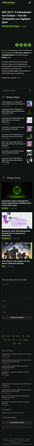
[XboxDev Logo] (8, 3)
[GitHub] (13, 336)
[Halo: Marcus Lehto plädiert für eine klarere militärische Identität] (29, 153)
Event (11, 26)
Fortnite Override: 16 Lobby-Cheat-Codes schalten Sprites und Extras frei (13, 103)
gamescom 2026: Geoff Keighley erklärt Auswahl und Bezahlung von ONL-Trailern (12, 160)
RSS (9, 340)
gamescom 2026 (6, 238)
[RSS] (5, 340)
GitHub (18, 336)
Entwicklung (5, 26)
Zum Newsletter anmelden (17, 422)
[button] (10, 441)
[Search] (30, 91)
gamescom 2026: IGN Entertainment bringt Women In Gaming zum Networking (13, 120)
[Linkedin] (23, 336)
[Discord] (3, 336)
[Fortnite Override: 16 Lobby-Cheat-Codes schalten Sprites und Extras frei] (29, 104)
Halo (3, 266)
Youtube (19, 343)
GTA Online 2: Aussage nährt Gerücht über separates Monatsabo (13, 128)
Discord (8, 336)
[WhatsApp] (29, 45)
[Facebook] (17, 45)
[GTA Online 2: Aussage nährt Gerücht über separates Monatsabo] (29, 129)
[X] (21, 45)
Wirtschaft (5, 208)
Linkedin (28, 336)
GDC (5, 50)
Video (18, 78)
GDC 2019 (16, 26)
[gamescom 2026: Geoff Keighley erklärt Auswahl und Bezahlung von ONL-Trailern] (29, 160)
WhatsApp (25, 340)
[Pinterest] (25, 45)
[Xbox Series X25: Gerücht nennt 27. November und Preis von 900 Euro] (29, 136)
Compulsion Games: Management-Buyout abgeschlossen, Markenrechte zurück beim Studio (13, 111)
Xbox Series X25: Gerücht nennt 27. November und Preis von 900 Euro (13, 136)
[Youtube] (14, 343)
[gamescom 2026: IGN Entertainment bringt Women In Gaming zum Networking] (29, 120)
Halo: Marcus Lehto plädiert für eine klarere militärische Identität (13, 152)
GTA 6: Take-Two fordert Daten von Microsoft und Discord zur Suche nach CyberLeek (13, 144)
